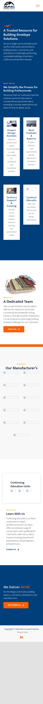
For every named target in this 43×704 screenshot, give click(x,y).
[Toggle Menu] (37, 6)
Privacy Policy (22, 632)
